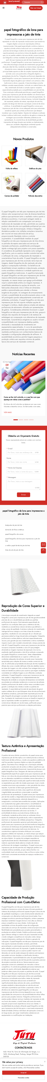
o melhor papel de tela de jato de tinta (17, 545)
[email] (43, 544)
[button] (15, 419)
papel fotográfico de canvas (14, 534)
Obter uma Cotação (35, 8)
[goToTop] (43, 550)
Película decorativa (35, 196)
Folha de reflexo (12, 168)
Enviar (23, 494)
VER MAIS (8, 412)
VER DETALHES (12, 156)
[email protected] (14, 1)
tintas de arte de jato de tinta (14, 550)
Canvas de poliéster (12, 196)
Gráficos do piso (35, 168)
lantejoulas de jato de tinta (13, 525)
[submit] (41, 2)
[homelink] (19, 7)
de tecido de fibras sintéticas (14, 530)
